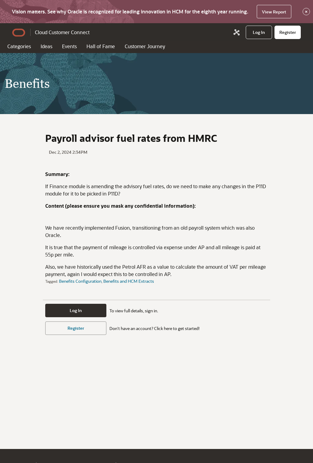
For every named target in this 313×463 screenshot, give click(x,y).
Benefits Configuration (80, 281)
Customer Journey (145, 46)
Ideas (46, 46)
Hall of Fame (101, 46)
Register (76, 328)
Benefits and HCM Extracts (128, 281)
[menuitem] (259, 32)
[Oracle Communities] (236, 32)
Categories (19, 46)
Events (69, 46)
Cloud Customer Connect (62, 32)
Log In (76, 310)
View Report (274, 12)
